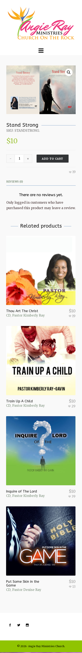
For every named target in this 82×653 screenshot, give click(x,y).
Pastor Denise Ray (26, 590)
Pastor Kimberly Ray (28, 315)
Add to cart (52, 158)
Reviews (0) (14, 181)
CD (8, 315)
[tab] (15, 182)
